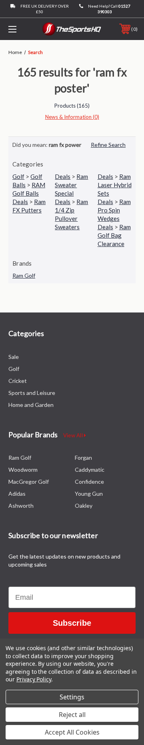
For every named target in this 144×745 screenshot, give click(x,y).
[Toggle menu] (21, 29)
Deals (62, 176)
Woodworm (23, 469)
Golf (18, 176)
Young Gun (89, 493)
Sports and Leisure (31, 392)
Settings (72, 697)
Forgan (83, 457)
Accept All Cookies (72, 732)
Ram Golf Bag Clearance (114, 235)
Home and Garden (31, 404)
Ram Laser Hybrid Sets (115, 185)
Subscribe (72, 623)
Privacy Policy (33, 679)
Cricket (17, 380)
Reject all (72, 714)
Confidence (89, 481)
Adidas (17, 493)
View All (73, 435)
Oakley (83, 505)
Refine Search (108, 144)
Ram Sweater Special (71, 185)
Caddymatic (89, 469)
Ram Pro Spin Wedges (114, 210)
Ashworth (21, 505)
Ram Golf (23, 275)
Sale (13, 356)
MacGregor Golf (28, 481)
